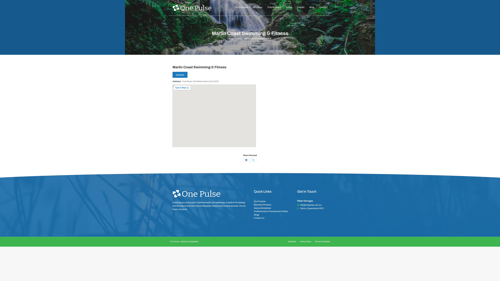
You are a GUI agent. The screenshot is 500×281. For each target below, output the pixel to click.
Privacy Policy (305, 241)
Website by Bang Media (189, 241)
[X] (253, 160)
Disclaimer (292, 241)
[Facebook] (246, 160)
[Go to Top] (496, 277)
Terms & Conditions (322, 241)
